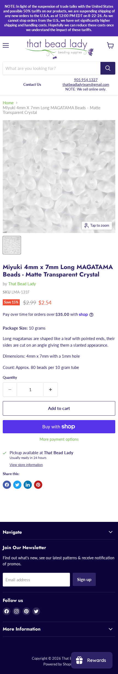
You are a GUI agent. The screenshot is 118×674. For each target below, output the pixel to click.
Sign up (84, 579)
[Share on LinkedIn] (28, 485)
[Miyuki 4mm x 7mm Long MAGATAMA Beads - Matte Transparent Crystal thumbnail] (12, 245)
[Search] (107, 68)
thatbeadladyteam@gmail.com (86, 84)
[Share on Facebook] (7, 485)
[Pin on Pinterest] (38, 485)
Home (8, 102)
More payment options (59, 439)
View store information (26, 465)
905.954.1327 (86, 80)
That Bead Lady (22, 283)
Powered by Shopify (59, 664)
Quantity (10, 378)
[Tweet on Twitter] (17, 485)
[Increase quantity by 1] (51, 389)
